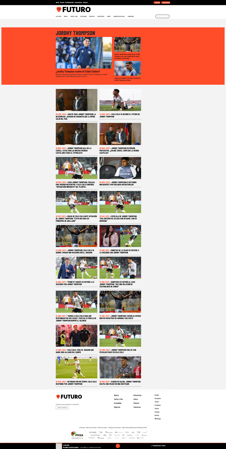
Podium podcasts (91, 437)
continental (123, 435)
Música (66, 16)
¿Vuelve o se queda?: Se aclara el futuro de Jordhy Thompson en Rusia (127, 79)
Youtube (156, 412)
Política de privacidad (91, 427)
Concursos (131, 16)
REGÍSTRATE (166, 2)
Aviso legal (82, 427)
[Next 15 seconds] (122, 446)
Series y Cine (74, 16)
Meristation (140, 440)
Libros (135, 399)
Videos (109, 16)
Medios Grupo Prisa (77, 438)
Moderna (100, 440)
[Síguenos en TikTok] (155, 8)
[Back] (109, 446)
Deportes (92, 16)
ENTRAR (157, 2)
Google (156, 395)
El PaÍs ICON (116, 440)
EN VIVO (62, 2)
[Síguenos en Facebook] (158, 8)
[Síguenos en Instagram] (152, 8)
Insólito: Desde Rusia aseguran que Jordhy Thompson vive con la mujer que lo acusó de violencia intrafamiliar (127, 56)
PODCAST (85, 2)
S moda (124, 440)
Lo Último (58, 16)
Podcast (136, 403)
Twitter (156, 408)
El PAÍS (92, 432)
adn (138, 432)
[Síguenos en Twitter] (161, 8)
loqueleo (131, 440)
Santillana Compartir (119, 432)
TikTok (156, 402)
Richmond (91, 440)
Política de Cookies (102, 427)
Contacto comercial (62, 407)
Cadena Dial (139, 435)
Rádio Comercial (147, 440)
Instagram (157, 398)
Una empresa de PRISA (77, 433)
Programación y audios (159, 445)
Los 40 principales (101, 432)
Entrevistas (100, 16)
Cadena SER (127, 432)
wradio (110, 435)
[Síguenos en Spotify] (166, 8)
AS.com (132, 432)
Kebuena (145, 435)
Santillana (109, 432)
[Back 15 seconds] (113, 446)
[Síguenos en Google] (149, 8)
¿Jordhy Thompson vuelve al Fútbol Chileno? (78, 71)
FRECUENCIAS (78, 2)
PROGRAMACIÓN (69, 2)
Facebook (157, 405)
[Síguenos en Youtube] (164, 8)
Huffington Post (95, 435)
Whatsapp (157, 419)
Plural (109, 440)
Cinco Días (117, 435)
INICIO (57, 2)
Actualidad (83, 16)
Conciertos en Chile (119, 16)
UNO (105, 435)
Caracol (145, 432)
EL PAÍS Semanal (128, 435)
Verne (133, 435)
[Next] (126, 446)
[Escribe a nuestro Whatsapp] (169, 8)
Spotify (156, 415)
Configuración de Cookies (114, 427)
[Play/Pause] (118, 446)
